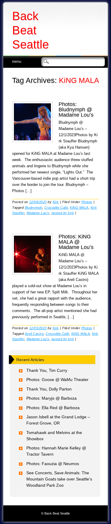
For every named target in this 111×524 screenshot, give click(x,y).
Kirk (56, 202)
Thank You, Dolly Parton (49, 389)
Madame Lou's (38, 213)
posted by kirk (63, 213)
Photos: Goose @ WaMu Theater (57, 379)
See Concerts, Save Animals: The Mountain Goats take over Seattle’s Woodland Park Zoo (59, 479)
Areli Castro (34, 333)
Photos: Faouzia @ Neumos (52, 463)
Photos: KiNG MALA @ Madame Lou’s (76, 242)
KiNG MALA (79, 207)
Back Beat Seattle (30, 30)
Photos (86, 202)
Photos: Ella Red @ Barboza (53, 407)
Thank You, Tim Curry (46, 370)
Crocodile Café (56, 207)
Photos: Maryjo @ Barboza (51, 398)
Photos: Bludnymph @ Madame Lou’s (76, 109)
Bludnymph (33, 207)
